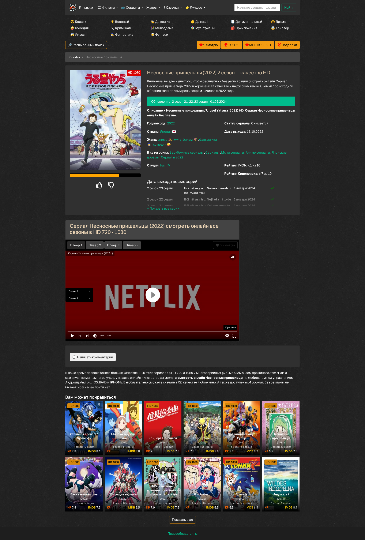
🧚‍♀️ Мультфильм (203, 28)
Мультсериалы (232, 152)
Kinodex (86, 7)
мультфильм (183, 139)
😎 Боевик (78, 21)
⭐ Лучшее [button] (194, 7)
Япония (166, 131)
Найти (289, 7)
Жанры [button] (152, 7)
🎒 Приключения (244, 28)
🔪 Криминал (120, 28)
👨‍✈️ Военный (119, 21)
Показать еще (182, 519)
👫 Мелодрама (162, 28)
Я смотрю (227, 245)
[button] (163, 208)
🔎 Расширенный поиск (86, 45)
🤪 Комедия (79, 28)
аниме (163, 139)
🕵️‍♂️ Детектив (160, 21)
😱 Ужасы (77, 34)
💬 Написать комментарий (92, 357)
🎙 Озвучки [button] (171, 7)
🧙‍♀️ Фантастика (121, 34)
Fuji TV (165, 165)
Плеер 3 (113, 245)
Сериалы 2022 (172, 157)
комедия (160, 144)
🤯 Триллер (280, 28)
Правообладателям (182, 533)
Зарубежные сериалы (187, 152)
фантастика (208, 139)
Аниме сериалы (258, 152)
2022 (171, 123)
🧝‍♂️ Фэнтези (159, 34)
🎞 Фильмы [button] (106, 7)
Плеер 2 (95, 245)
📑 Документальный (245, 21)
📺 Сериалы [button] (130, 7)
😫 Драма (278, 21)
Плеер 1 (76, 245)
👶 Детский (199, 21)
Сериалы (212, 152)
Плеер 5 (132, 245)
